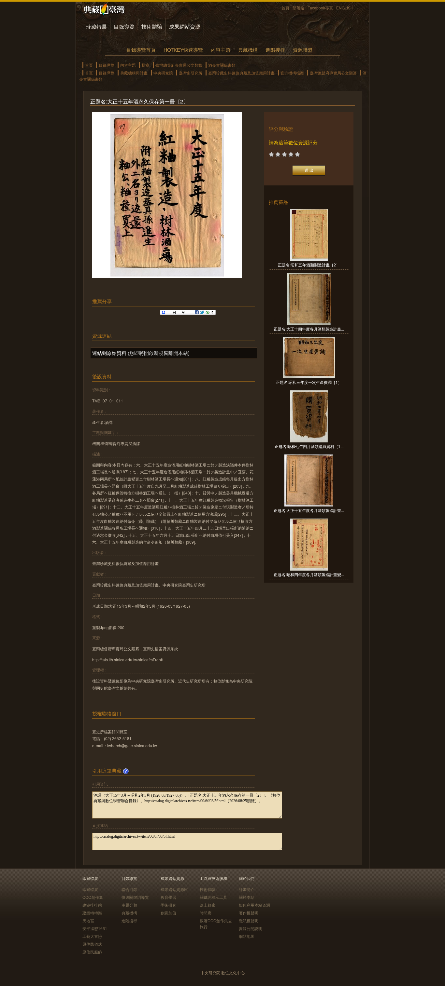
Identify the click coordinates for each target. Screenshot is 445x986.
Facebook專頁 (320, 7)
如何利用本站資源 (254, 905)
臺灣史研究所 (190, 72)
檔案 (146, 65)
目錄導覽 (124, 26)
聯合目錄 (129, 889)
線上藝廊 (207, 905)
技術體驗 (151, 26)
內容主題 (220, 49)
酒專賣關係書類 (222, 65)
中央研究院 (163, 72)
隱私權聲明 (248, 920)
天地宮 (88, 920)
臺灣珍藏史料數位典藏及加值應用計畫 (241, 72)
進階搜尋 (275, 49)
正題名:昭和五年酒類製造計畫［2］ (309, 264)
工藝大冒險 (92, 936)
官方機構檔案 (292, 72)
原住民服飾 (92, 951)
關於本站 (246, 897)
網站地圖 (246, 936)
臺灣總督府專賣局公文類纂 (178, 65)
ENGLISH (344, 7)
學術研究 (168, 905)
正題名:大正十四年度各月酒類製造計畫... (309, 328)
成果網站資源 (184, 26)
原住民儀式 (92, 944)
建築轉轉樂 (92, 912)
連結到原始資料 (109, 352)
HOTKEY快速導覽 (183, 49)
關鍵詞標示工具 (213, 897)
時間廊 (205, 912)
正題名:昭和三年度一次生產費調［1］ (309, 382)
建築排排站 (92, 905)
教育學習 (168, 897)
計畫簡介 (246, 889)
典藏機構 (248, 49)
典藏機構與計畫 (134, 72)
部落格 (298, 7)
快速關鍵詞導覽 (135, 897)
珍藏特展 (96, 26)
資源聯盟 (302, 49)
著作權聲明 (248, 912)
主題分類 (129, 905)
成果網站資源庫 (174, 889)
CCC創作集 (92, 897)
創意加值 (168, 912)
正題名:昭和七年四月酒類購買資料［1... (309, 446)
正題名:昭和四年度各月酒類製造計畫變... (309, 574)
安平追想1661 (94, 928)
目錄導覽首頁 (141, 49)
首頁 (285, 7)
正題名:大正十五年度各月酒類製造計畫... (309, 510)
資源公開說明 (250, 928)
